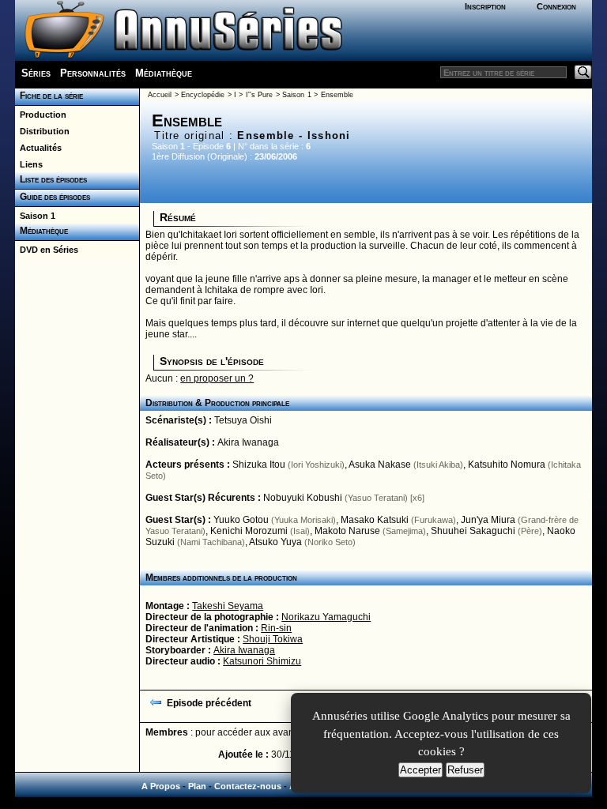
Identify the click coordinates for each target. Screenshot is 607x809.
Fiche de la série (49, 95)
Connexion (556, 6)
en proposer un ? (217, 378)
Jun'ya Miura (488, 519)
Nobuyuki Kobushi (302, 497)
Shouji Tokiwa (273, 639)
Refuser (465, 770)
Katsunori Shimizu (262, 661)
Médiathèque (163, 73)
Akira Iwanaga (248, 442)
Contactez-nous (247, 786)
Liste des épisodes (51, 179)
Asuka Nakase (380, 464)
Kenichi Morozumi (249, 530)
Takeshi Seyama (227, 605)
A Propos (160, 786)
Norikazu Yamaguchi (326, 617)
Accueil (160, 95)
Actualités (38, 147)
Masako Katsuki (375, 519)
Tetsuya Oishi (243, 420)
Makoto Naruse (347, 530)
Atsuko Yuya (275, 541)
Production (40, 114)
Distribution (42, 131)
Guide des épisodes (52, 196)
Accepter (420, 770)
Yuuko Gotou (241, 519)
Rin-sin (276, 628)
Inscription (485, 6)
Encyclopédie (202, 95)
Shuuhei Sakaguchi (473, 530)
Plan (197, 786)
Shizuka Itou (258, 464)
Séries (36, 73)
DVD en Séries (46, 249)
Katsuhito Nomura (506, 464)
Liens (29, 164)
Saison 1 (35, 215)
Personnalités (93, 73)
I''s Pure (259, 95)
